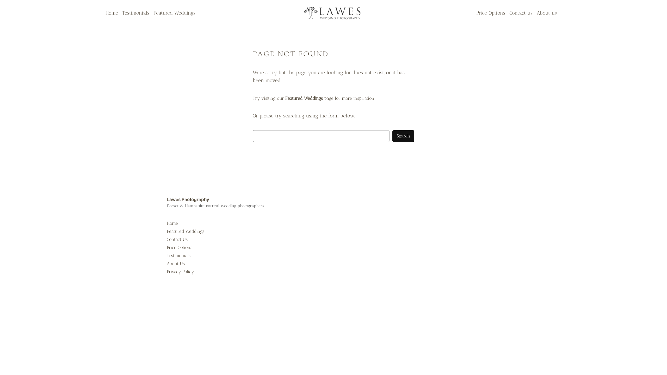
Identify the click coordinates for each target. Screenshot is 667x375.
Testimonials (178, 255)
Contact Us (177, 239)
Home (172, 223)
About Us (176, 263)
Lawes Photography (188, 199)
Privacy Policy (180, 271)
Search (403, 136)
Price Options (179, 247)
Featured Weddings (185, 231)
